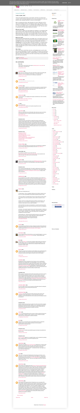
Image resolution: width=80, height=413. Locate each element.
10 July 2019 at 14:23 (22, 67)
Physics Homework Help (31, 344)
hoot (53, 175)
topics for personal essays (28, 235)
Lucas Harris (20, 110)
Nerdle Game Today (21, 292)
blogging (54, 171)
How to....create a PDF (57, 120)
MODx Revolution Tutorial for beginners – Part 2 (61, 49)
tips (53, 182)
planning (54, 177)
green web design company (57, 141)
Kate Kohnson (21, 232)
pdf (53, 176)
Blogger (44, 404)
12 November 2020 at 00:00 (23, 100)
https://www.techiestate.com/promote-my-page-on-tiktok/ (27, 153)
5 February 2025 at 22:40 (22, 332)
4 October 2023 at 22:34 (22, 299)
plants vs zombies (21, 337)
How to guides (49, 9)
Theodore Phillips (21, 144)
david (19, 320)
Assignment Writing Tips (22, 136)
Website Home (24, 9)
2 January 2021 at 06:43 (22, 128)
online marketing (55, 143)
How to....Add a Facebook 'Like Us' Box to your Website (61, 84)
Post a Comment (20, 395)
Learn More (64, 2)
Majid (19, 240)
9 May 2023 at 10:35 (21, 281)
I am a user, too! (56, 122)
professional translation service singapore (33, 228)
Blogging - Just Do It (56, 65)
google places (55, 173)
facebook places (55, 162)
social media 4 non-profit (57, 153)
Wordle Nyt (25, 241)
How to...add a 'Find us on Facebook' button (57, 58)
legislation (54, 150)
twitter (54, 159)
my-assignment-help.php (22, 218)
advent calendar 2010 (56, 131)
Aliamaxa (20, 188)
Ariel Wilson (20, 79)
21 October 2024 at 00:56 (22, 325)
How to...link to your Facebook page (59, 93)
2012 (54, 109)
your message (55, 168)
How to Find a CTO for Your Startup (24, 265)
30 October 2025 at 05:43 (22, 350)
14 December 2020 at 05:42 (23, 107)
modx (54, 163)
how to (54, 134)
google (54, 172)
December (56, 116)
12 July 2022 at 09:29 (22, 236)
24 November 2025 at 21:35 (23, 360)
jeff (19, 103)
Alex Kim (20, 224)
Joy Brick (20, 159)
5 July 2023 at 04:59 (21, 288)
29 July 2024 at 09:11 (22, 308)
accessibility (55, 157)
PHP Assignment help (22, 390)
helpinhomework (21, 176)
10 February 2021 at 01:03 (22, 140)
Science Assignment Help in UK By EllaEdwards (26, 137)
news (54, 164)
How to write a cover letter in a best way (25, 98)
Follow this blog (58, 206)
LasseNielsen (20, 71)
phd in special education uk (23, 90)
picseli (54, 166)
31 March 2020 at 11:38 (22, 76)
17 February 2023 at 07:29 (22, 256)
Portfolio (30, 9)
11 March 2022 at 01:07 (22, 229)
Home (32, 397)
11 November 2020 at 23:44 (23, 91)
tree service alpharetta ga (35, 357)
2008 (54, 115)
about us (54, 149)
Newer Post (18, 397)
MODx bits (43, 9)
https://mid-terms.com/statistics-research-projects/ (31, 170)
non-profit (54, 152)
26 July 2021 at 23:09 (22, 163)
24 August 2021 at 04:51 (22, 185)
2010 (54, 112)
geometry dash (21, 330)
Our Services (36, 9)
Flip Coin (20, 249)
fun (53, 130)
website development (24, 58)
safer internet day (56, 181)
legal (53, 154)
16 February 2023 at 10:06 (22, 246)
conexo (19, 312)
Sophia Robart (21, 343)
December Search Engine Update (58, 99)
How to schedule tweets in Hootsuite (61, 30)
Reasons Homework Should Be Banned (39, 365)
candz (19, 353)
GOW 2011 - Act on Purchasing (61, 39)
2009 (54, 113)
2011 (54, 110)
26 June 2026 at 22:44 (22, 377)
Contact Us (56, 9)
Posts (54, 15)
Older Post (46, 397)
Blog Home (17, 9)
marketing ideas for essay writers (38, 65)
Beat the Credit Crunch (58, 125)
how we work (55, 167)
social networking (56, 140)
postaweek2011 (55, 178)
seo (53, 135)
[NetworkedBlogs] (58, 204)
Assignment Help (21, 139)
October (55, 119)
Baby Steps (56, 123)
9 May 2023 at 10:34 (21, 269)
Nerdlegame (20, 293)
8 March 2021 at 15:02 (22, 156)
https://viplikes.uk (40, 146)
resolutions (55, 180)
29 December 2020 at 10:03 (23, 115)
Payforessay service (21, 74)
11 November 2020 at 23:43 (23, 82)
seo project (55, 139)
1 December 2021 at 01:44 (23, 221)
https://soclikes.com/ (21, 114)
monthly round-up (56, 158)
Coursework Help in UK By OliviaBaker (25, 138)
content (19, 58)
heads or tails (20, 255)
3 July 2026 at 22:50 (21, 393)
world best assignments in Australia (24, 135)
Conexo (19, 313)
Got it (69, 2)
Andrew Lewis (20, 95)
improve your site (56, 136)
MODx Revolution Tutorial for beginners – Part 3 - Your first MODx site (61, 73)
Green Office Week (56, 144)
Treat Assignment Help (22, 134)
